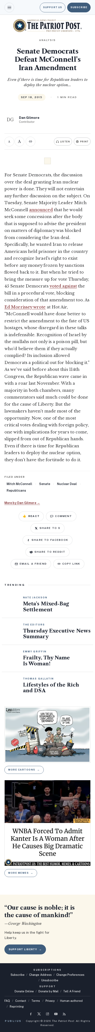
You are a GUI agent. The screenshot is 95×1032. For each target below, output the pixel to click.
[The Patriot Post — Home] (47, 25)
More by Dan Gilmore (22, 503)
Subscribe (78, 7)
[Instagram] (47, 1014)
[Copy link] (30, 141)
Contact (20, 1000)
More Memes (20, 873)
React (31, 516)
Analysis (47, 40)
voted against (63, 286)
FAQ (7, 1000)
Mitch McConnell (19, 484)
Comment (63, 516)
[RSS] (64, 1014)
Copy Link (71, 563)
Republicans (16, 490)
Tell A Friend (71, 991)
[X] (39, 1014)
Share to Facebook (50, 539)
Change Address (40, 974)
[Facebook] (31, 1014)
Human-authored (71, 1000)
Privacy (50, 1000)
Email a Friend (33, 563)
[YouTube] (56, 1014)
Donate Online (24, 991)
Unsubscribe (49, 980)
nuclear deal (67, 484)
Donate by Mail (48, 991)
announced (41, 209)
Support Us (52, 7)
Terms (35, 1000)
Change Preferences (70, 974)
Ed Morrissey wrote (25, 307)
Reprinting (17, 1006)
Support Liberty (25, 949)
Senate (44, 484)
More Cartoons (24, 769)
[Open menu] (9, 7)
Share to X (50, 528)
